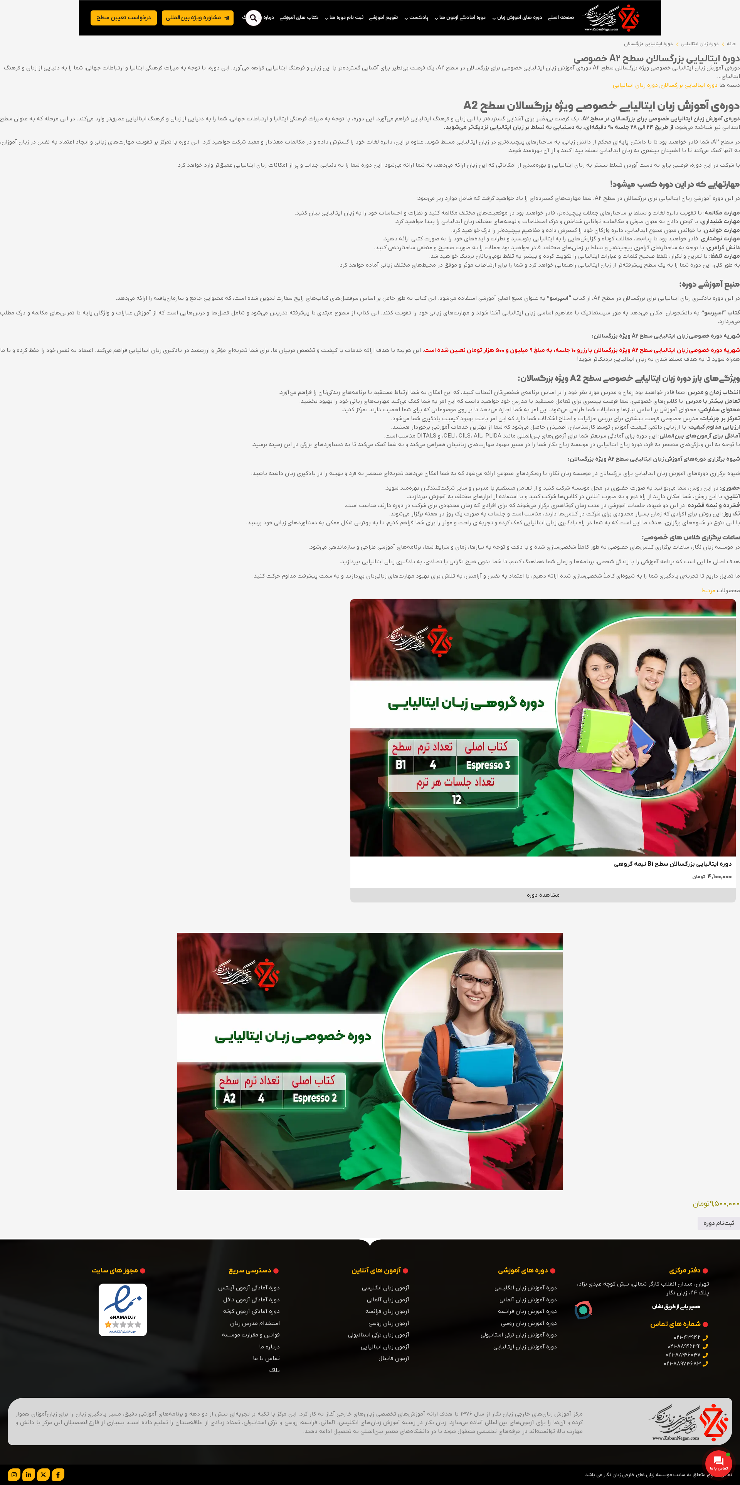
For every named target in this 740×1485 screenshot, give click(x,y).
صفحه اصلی (561, 18)
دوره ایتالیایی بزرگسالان (648, 44)
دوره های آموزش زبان (519, 18)
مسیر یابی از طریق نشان (676, 1307)
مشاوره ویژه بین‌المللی (193, 18)
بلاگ (247, 18)
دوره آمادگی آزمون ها (462, 18)
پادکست (418, 18)
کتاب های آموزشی (298, 18)
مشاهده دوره (543, 895)
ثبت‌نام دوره (718, 1223)
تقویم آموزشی (383, 18)
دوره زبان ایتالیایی (700, 44)
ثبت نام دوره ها (346, 18)
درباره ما (265, 18)
